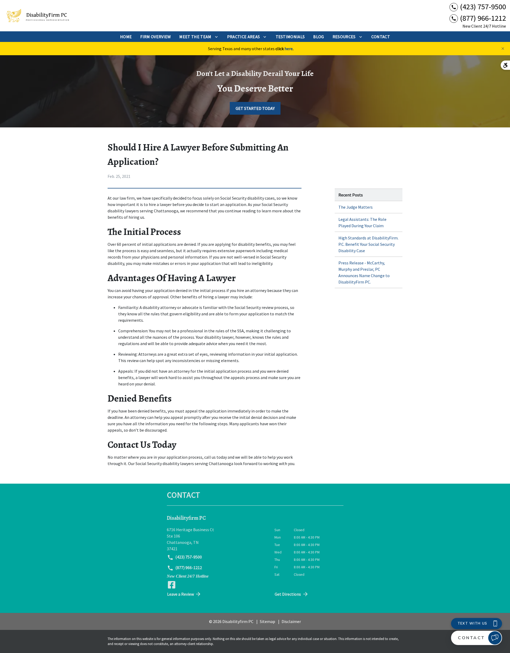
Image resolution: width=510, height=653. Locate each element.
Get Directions (288, 594)
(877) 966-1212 (188, 567)
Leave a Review (180, 594)
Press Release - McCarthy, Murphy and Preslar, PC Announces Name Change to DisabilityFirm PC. (364, 272)
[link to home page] (37, 16)
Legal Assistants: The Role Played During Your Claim (362, 222)
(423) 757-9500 (188, 557)
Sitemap (267, 621)
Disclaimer (291, 621)
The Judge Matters (355, 207)
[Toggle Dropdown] (216, 36)
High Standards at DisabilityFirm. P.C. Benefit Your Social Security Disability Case (368, 244)
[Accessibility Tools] (505, 65)
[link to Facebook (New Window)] (171, 585)
